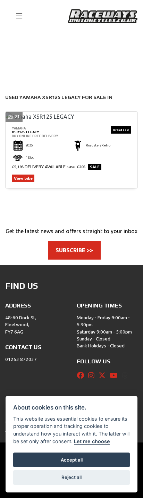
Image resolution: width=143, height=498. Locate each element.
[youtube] (115, 375)
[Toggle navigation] (16, 16)
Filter (120, 44)
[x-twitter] (103, 375)
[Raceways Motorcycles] (102, 15)
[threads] (126, 375)
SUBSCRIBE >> (74, 250)
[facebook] (82, 375)
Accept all (72, 460)
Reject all (71, 477)
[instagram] (93, 375)
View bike (23, 178)
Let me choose (92, 441)
